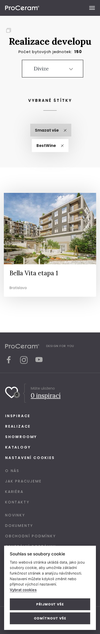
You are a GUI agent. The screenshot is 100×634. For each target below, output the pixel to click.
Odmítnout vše (50, 618)
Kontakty (17, 502)
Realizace (18, 426)
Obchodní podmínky (30, 536)
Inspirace (17, 415)
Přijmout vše (50, 604)
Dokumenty (19, 525)
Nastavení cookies (30, 457)
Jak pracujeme (23, 481)
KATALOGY (18, 447)
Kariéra (14, 491)
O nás (12, 470)
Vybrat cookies (23, 590)
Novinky (15, 515)
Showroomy (21, 436)
